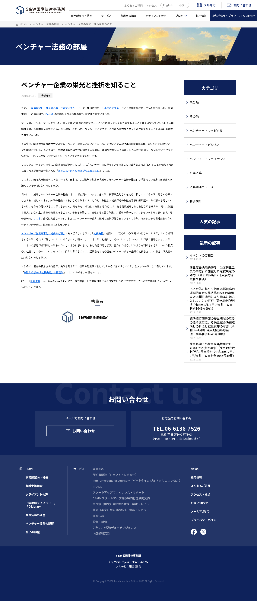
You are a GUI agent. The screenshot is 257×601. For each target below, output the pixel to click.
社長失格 (98, 233)
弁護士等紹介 (128, 16)
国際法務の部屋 (35, 515)
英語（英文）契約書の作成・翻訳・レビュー (121, 510)
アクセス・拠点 (200, 494)
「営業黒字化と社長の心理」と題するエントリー (55, 108)
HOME (30, 469)
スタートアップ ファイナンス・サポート (118, 492)
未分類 (194, 102)
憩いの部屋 (33, 532)
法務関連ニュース (202, 187)
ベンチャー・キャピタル (206, 130)
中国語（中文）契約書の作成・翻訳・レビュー (122, 504)
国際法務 (98, 516)
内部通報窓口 (101, 533)
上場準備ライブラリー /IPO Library (41, 504)
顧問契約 (98, 469)
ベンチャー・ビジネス (205, 144)
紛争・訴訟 (100, 521)
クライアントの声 (156, 16)
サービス (106, 16)
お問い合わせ (242, 5)
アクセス (151, 5)
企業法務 (196, 173)
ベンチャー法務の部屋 (40, 523)
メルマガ (210, 5)
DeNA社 (50, 114)
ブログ (179, 16)
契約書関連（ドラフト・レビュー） (115, 474)
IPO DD (97, 486)
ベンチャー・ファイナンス (208, 158)
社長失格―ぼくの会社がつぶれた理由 (79, 170)
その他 (45, 95)
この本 (37, 218)
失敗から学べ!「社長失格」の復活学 (43, 272)
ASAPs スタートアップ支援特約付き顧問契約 (121, 498)
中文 (182, 5)
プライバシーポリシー (205, 520)
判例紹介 (196, 201)
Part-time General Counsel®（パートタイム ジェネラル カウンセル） (137, 480)
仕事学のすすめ (110, 108)
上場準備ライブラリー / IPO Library (233, 16)
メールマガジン (201, 511)
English (168, 5)
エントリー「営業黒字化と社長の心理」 (43, 233)
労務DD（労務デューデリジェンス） (116, 527)
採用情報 (201, 16)
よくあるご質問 (133, 5)
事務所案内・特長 (81, 16)
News (194, 469)
